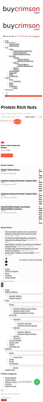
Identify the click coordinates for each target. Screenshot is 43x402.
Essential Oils (13, 76)
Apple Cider (13, 73)
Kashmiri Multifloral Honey (21, 54)
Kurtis (11, 79)
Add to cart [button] (7, 155)
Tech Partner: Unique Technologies (30, 260)
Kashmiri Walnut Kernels (25, 66)
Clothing (7, 78)
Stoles (15, 88)
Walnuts (15, 62)
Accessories (13, 86)
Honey (11, 49)
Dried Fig (16, 69)
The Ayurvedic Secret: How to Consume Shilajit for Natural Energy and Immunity (21, 233)
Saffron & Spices (10, 42)
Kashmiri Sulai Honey (20, 52)
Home (7, 41)
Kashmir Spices (14, 46)
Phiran (11, 84)
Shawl (11, 83)
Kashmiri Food (10, 386)
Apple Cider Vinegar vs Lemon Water (19, 253)
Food (6, 47)
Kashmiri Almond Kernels (26, 61)
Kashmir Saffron (14, 44)
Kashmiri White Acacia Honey (22, 51)
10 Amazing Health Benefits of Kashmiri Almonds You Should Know (20, 239)
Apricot (15, 67)
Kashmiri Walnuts (23, 64)
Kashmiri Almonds (23, 59)
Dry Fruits (12, 56)
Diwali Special (10, 378)
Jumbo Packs (9, 89)
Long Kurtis (17, 81)
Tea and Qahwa (14, 71)
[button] (6, 92)
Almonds (16, 57)
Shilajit (11, 74)
